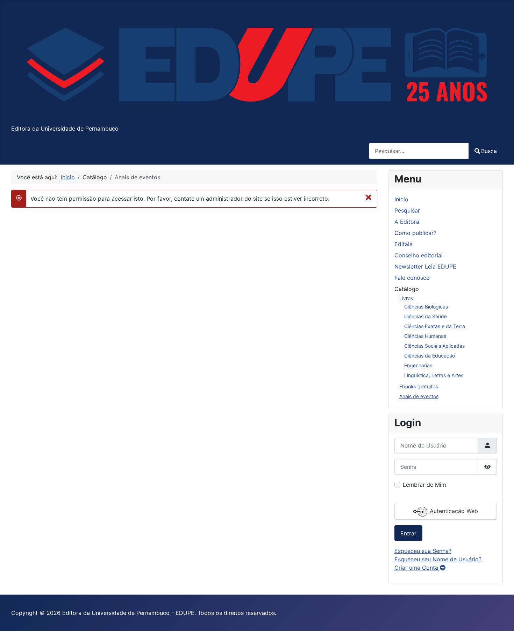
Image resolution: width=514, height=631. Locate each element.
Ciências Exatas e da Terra (434, 326)
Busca (489, 150)
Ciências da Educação (429, 356)
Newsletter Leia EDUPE (425, 266)
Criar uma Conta (417, 567)
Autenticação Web (453, 510)
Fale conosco (412, 277)
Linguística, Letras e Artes (433, 375)
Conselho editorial (418, 255)
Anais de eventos (418, 396)
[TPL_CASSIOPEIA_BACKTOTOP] (501, 618)
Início (401, 199)
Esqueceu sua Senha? (422, 550)
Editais (403, 244)
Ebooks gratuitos (418, 386)
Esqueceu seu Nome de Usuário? (437, 559)
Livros (406, 298)
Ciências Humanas (425, 336)
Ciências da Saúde (425, 316)
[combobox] (419, 151)
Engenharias (418, 365)
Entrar (408, 533)
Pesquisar (407, 210)
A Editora (406, 221)
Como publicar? (415, 232)
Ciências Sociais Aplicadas (434, 346)
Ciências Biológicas (426, 307)
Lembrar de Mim (424, 484)
